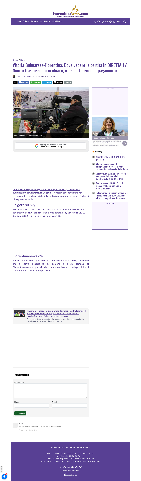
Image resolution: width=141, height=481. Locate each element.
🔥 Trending (97, 151)
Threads (59, 82)
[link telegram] (110, 21)
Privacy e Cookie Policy (80, 447)
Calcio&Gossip (57, 21)
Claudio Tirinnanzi (23, 76)
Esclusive (26, 21)
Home (19, 21)
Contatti (64, 447)
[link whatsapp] (114, 21)
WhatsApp (36, 82)
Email (69, 82)
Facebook (24, 82)
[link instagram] (103, 21)
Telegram (48, 82)
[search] (125, 21)
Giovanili (47, 21)
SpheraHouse (74, 470)
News (22, 60)
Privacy (1, 470)
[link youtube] (107, 21)
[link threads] (118, 21)
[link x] (95, 21)
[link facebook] (99, 21)
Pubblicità (55, 447)
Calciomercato (36, 21)
